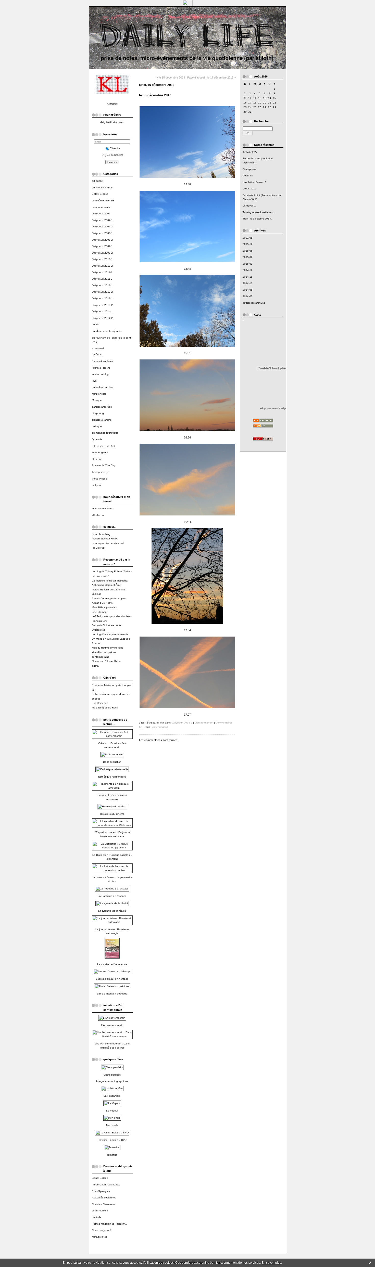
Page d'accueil (196, 77)
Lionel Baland (100, 1177)
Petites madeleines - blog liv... (109, 1223)
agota (95, 665)
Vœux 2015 (249, 188)
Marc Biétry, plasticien (104, 607)
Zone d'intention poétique (112, 993)
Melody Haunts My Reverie (107, 647)
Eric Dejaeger (100, 703)
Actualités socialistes (104, 1197)
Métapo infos (99, 1236)
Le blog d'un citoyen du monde (110, 634)
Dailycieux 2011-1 (102, 272)
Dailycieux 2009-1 (102, 246)
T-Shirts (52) (250, 152)
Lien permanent (204, 722)
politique (97, 426)
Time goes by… (101, 472)
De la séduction (112, 761)
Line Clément (99, 612)
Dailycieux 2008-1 (102, 233)
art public (97, 180)
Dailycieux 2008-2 (102, 239)
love (94, 380)
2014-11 (247, 276)
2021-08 (248, 237)
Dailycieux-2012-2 (102, 291)
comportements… (102, 207)
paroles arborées (102, 406)
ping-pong (98, 413)
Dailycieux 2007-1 (102, 220)
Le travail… (249, 205)
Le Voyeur (112, 1110)
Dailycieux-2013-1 (102, 298)
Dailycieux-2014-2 (102, 318)
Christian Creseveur (103, 1204)
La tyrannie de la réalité (112, 910)
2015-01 (248, 263)
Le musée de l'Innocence (112, 964)
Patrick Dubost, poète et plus (109, 598)
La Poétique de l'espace (112, 896)
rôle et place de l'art (103, 446)
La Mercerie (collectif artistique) (110, 580)
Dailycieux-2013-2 (102, 305)
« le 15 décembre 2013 (171, 77)
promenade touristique (105, 432)
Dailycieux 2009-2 (102, 252)
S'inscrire (115, 148)
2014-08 (248, 289)
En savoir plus (271, 1262)
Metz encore (99, 393)
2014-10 (248, 283)
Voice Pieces (99, 478)
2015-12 (248, 244)
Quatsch (97, 439)
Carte (257, 314)
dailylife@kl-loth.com (112, 122)
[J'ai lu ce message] (370, 1263)
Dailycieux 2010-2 (102, 265)
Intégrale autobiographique (112, 1081)
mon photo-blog (101, 534)
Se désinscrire (115, 154)
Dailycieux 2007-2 (102, 226)
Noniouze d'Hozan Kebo (106, 661)
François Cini (99, 620)
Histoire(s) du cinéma (112, 813)
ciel (154, 727)
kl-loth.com (98, 515)
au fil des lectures (102, 187)
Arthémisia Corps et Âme (106, 585)
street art (97, 459)
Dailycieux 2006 (101, 213)
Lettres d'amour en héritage (112, 978)
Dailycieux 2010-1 (102, 259)
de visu (96, 324)
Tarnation (112, 1154)
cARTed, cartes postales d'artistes (112, 616)
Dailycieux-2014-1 (102, 311)
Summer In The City (103, 465)
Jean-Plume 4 (100, 1210)
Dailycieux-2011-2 (102, 278)
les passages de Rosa (105, 707)
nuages (162, 727)
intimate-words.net (102, 508)
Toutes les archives (254, 302)
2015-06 (248, 250)
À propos (112, 103)
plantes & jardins (101, 419)
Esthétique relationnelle (112, 776)
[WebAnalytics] (188, 5)
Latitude (97, 1217)
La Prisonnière (112, 1095)
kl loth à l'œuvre (101, 367)
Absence (248, 175)
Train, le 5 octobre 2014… (258, 218)
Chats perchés (112, 1074)
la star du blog (100, 374)
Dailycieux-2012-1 (102, 285)
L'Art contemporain (112, 1025)
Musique (97, 400)
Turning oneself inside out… (259, 212)
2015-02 (248, 257)
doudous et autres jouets (106, 331)
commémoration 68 (103, 200)
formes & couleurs (102, 361)
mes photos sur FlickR (105, 538)
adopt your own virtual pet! (274, 408)
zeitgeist (97, 485)
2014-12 (248, 270)
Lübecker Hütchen (103, 387)
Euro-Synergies (101, 1191)
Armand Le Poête (102, 602)
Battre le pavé (100, 193)
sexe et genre (100, 452)
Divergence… (250, 169)
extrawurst (98, 348)
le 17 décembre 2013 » (221, 77)
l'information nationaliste (106, 1184)
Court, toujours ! (101, 1230)
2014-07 (248, 296)
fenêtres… (98, 354)
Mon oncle (112, 1125)
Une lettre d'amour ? (255, 182)
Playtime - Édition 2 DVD (112, 1140)
